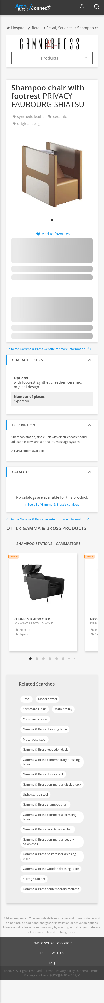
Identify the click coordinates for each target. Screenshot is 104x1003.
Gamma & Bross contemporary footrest (51, 889)
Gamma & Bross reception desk (45, 749)
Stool (26, 699)
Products (49, 58)
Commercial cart (34, 709)
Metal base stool (34, 739)
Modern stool (47, 699)
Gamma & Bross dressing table (45, 729)
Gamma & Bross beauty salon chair (48, 829)
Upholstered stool (35, 794)
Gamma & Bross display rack (43, 774)
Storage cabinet (34, 879)
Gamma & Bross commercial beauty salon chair (48, 841)
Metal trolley (63, 709)
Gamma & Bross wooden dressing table (51, 869)
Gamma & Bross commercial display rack (52, 784)
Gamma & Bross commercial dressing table (49, 817)
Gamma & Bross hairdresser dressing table (49, 856)
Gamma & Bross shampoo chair (45, 804)
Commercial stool (35, 719)
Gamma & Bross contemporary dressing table (51, 761)
